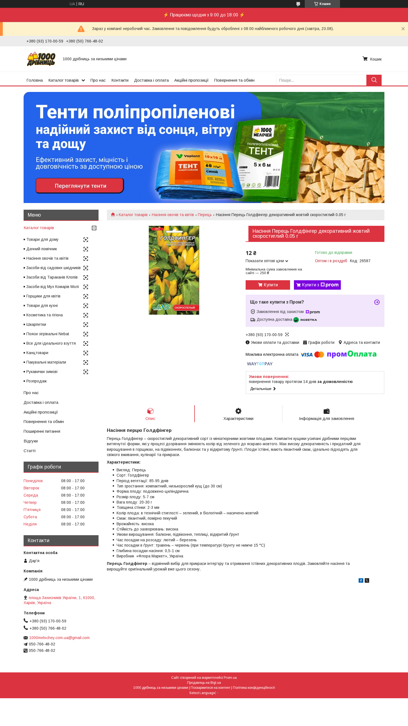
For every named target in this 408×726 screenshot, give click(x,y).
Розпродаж (36, 381)
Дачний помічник (41, 249)
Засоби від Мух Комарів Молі (52, 286)
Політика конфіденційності (254, 688)
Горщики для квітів (43, 296)
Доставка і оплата (151, 80)
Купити (271, 284)
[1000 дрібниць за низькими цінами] (41, 59)
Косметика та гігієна (44, 315)
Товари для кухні (42, 305)
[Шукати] (374, 80)
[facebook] (361, 581)
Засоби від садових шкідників (53, 268)
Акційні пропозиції (191, 80)
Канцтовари (37, 353)
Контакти (120, 80)
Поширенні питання (42, 431)
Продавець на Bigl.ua (204, 683)
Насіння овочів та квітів (173, 214)
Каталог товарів (63, 80)
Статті (30, 450)
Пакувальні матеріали (46, 362)
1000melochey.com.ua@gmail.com (59, 637)
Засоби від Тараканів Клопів (52, 277)
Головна (34, 80)
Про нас (98, 80)
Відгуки (31, 441)
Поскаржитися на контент (210, 688)
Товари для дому (42, 239)
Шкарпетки (36, 324)
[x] (367, 581)
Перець (205, 214)
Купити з (310, 284)
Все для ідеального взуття (51, 343)
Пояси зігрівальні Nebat (47, 334)
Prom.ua (230, 678)
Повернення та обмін (234, 80)
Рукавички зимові (41, 371)
